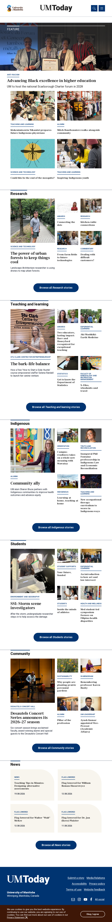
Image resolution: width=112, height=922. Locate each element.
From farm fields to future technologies (67, 257)
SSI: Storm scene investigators (25, 605)
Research (85, 216)
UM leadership (87, 714)
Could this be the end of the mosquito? (32, 178)
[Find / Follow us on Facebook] (91, 899)
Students (62, 603)
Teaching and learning (22, 124)
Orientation (63, 446)
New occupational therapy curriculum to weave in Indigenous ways (90, 505)
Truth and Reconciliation (88, 447)
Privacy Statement (17, 917)
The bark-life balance (30, 364)
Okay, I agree (92, 914)
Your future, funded (64, 574)
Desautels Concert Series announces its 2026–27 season (29, 718)
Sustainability (64, 676)
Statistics (62, 374)
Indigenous (62, 492)
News (16, 777)
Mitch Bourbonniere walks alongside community (78, 132)
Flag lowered (68, 777)
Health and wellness (91, 603)
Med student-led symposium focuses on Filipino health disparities (89, 615)
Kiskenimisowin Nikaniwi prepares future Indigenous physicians (30, 132)
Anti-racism (13, 75)
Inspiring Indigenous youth (73, 178)
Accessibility (79, 883)
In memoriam (86, 676)
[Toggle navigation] (102, 8)
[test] (73, 899)
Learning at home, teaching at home (67, 500)
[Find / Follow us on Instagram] (79, 899)
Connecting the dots (66, 224)
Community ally (25, 483)
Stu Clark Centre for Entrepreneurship (30, 357)
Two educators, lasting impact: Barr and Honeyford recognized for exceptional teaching (66, 341)
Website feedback (94, 889)
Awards (61, 216)
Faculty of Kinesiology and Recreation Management (88, 376)
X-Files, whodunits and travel (89, 388)
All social (99, 899)
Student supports (66, 566)
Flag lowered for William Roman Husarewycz (76, 784)
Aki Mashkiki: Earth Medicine (89, 336)
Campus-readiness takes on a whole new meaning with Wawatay (66, 457)
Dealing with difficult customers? (87, 257)
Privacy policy (97, 883)
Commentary (86, 249)
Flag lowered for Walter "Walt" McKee (32, 819)
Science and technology (22, 172)
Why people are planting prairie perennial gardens (66, 686)
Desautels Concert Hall (22, 706)
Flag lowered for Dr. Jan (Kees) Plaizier (76, 819)
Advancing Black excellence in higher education (51, 80)
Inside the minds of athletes (66, 611)
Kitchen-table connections (88, 224)
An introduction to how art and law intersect (89, 577)
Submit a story (76, 877)
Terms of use (74, 889)
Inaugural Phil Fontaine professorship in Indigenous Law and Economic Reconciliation (90, 461)
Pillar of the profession (64, 722)
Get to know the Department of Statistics (66, 382)
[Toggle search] (94, 8)
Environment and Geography (25, 597)
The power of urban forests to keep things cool (30, 258)
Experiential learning (86, 328)
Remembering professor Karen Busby (90, 685)
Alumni (60, 124)
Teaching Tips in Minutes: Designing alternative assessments (29, 785)
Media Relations (96, 877)
